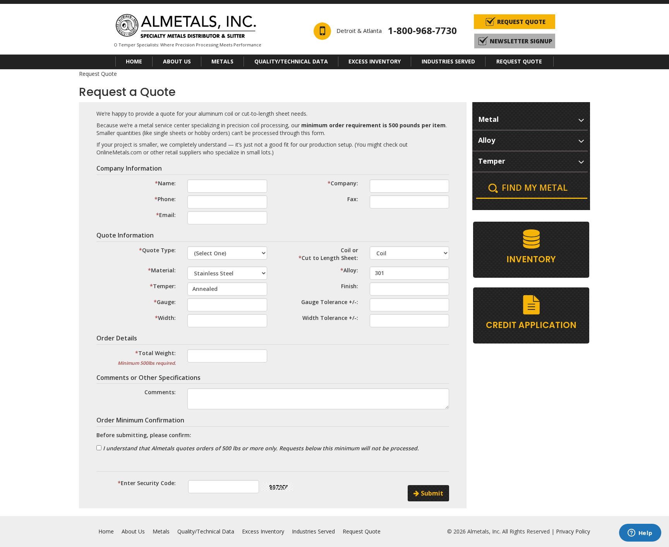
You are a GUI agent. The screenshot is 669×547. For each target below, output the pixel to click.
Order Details (116, 338)
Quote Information (125, 235)
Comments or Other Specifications (148, 377)
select (581, 119)
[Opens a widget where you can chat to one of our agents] (640, 533)
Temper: (164, 286)
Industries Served (448, 61)
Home (134, 61)
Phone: (167, 199)
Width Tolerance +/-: (330, 317)
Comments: (160, 392)
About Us (177, 61)
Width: (167, 317)
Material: (163, 270)
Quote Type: (159, 250)
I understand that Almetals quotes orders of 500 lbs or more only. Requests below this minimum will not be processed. (260, 448)
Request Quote (519, 61)
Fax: (352, 199)
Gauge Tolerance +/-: (329, 302)
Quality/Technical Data (291, 61)
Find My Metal (535, 187)
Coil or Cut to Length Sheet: (330, 254)
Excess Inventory (374, 61)
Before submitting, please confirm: (143, 435)
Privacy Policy (573, 531)
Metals (222, 61)
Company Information (129, 168)
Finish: (349, 286)
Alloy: (350, 270)
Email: (167, 215)
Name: (167, 183)
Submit (431, 493)
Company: (344, 183)
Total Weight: (157, 353)
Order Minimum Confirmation (140, 420)
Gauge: (166, 302)
